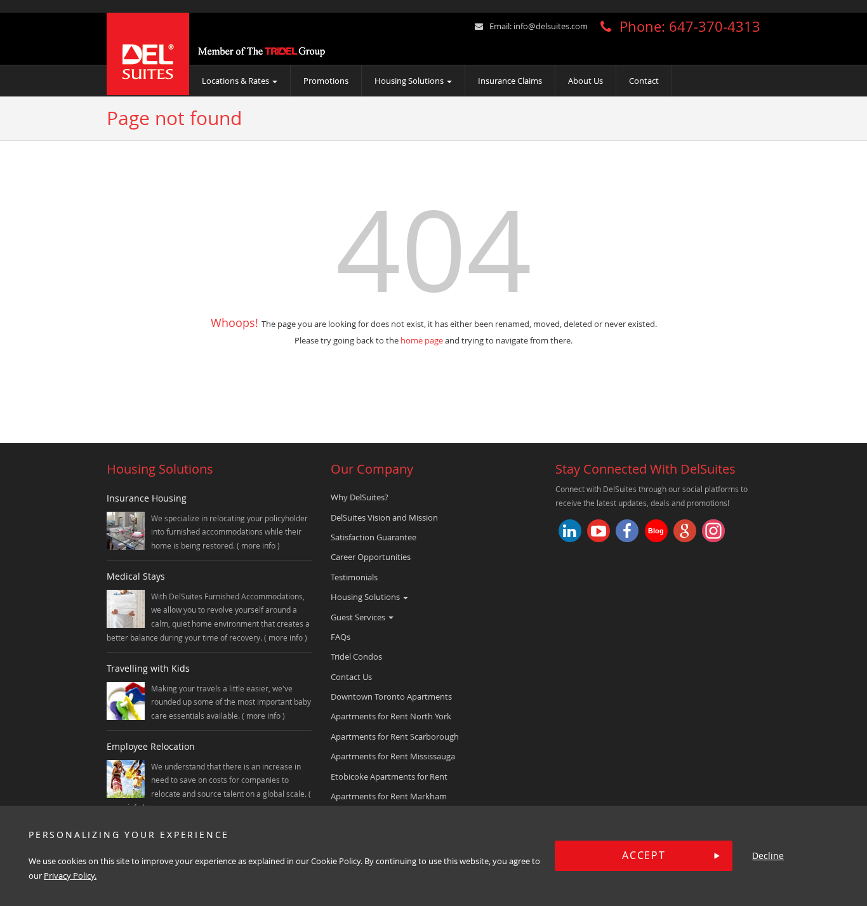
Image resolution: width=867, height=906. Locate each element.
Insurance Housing (147, 498)
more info (259, 545)
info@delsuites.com (550, 26)
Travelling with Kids (148, 668)
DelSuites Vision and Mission (384, 517)
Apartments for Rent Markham (389, 796)
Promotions (325, 80)
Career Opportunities (371, 557)
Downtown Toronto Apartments (391, 696)
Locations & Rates (236, 80)
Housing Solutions (410, 80)
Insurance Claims (510, 80)
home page (421, 340)
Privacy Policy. (70, 876)
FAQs (340, 637)
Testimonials (354, 577)
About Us (585, 80)
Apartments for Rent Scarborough (395, 736)
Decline (768, 856)
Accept (644, 856)
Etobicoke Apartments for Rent (389, 776)
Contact (644, 80)
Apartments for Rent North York (391, 716)
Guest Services (359, 617)
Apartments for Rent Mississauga (393, 756)
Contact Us (351, 677)
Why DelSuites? (359, 497)
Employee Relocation (151, 746)
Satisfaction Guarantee (373, 537)
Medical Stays (136, 576)
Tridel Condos (356, 656)
